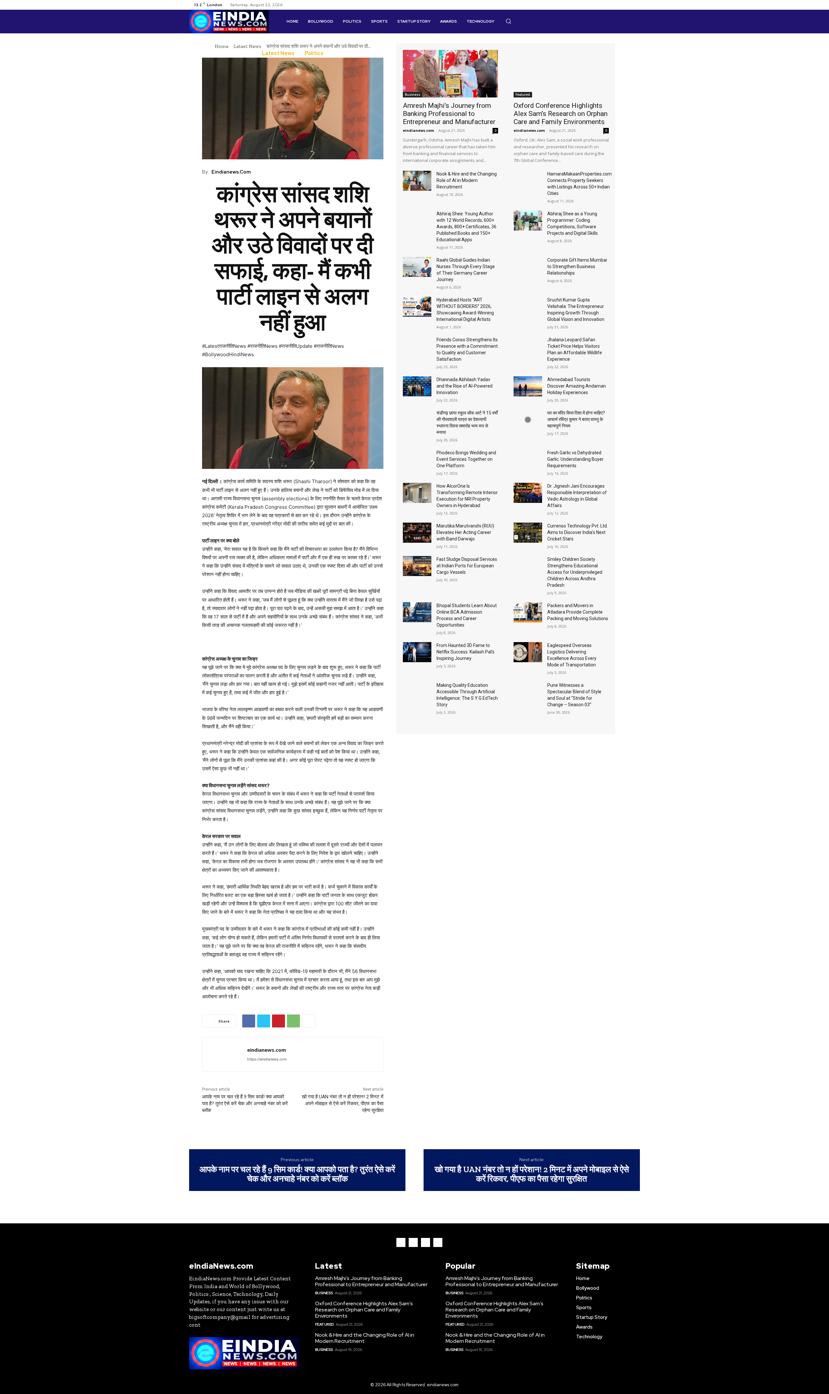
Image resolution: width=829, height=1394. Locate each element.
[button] (508, 21)
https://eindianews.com (267, 1059)
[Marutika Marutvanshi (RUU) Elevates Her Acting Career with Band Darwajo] (417, 533)
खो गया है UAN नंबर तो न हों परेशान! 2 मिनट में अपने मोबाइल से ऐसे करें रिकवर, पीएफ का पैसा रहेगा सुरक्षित (342, 1103)
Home (221, 46)
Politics (314, 53)
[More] (308, 1020)
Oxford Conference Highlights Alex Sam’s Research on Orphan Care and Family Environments (561, 114)
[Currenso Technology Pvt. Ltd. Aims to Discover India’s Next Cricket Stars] (528, 533)
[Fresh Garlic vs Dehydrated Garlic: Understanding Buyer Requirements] (528, 459)
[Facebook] (613, 5)
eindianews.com (231, 172)
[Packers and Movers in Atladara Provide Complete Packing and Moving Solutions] (528, 612)
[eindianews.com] (224, 1054)
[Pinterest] (278, 1020)
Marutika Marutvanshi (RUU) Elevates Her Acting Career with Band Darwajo (465, 532)
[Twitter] (628, 5)
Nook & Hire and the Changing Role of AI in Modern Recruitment (467, 180)
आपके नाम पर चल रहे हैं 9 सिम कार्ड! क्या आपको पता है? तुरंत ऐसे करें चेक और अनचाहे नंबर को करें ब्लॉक (245, 1103)
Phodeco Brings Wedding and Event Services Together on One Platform (466, 459)
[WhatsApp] (293, 1020)
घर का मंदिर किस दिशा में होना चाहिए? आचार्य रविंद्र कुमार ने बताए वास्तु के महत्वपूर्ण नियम (576, 419)
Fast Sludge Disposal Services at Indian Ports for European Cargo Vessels (467, 566)
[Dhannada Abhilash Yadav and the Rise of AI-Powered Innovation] (417, 386)
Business (412, 94)
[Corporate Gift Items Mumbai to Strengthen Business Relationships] (528, 267)
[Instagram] (620, 5)
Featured (523, 94)
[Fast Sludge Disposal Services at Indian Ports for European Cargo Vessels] (417, 566)
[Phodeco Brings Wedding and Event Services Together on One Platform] (417, 459)
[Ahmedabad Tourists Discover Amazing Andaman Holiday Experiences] (528, 386)
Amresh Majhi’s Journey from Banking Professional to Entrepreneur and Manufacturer (449, 114)
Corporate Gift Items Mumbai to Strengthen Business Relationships (577, 266)
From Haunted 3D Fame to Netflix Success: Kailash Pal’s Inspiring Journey (465, 652)
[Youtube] (636, 5)
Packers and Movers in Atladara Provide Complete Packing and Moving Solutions (577, 612)
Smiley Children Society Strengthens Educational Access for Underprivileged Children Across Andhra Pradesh (574, 572)
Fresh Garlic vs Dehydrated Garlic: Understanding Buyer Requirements (575, 459)
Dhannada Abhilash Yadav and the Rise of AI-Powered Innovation (465, 386)
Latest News (247, 46)
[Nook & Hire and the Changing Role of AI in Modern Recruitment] (417, 181)
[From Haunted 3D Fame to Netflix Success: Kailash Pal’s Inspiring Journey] (417, 652)
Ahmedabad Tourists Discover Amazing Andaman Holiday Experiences (576, 386)
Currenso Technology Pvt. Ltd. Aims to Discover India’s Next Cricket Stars (577, 532)
